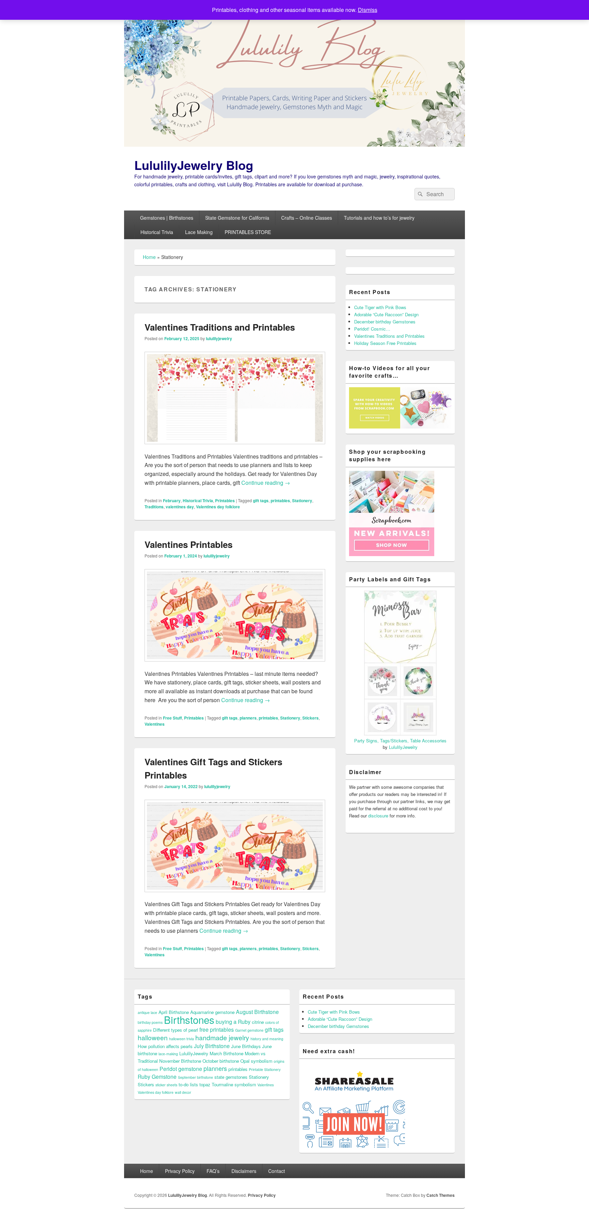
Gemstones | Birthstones (166, 217)
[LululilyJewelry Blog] (294, 144)
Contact (276, 1170)
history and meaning (267, 1038)
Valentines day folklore (218, 507)
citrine (258, 1022)
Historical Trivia (156, 232)
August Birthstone (257, 1011)
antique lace (147, 1012)
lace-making (168, 1053)
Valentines (155, 724)
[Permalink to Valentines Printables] (235, 665)
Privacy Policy (180, 1170)
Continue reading (265, 483)
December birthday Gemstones (385, 321)
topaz (204, 1084)
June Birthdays (246, 1046)
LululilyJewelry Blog (193, 165)
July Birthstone (212, 1045)
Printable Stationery (265, 1069)
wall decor (183, 1092)
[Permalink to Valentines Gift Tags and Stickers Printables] (235, 895)
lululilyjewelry (219, 338)
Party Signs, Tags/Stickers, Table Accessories (400, 740)
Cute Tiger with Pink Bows (380, 307)
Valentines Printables (188, 544)
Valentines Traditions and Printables (220, 327)
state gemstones (230, 1077)
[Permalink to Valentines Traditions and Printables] (235, 447)
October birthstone (220, 1061)
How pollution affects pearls (165, 1046)
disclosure (378, 815)
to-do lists (188, 1084)
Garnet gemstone (249, 1030)
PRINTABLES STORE (248, 232)
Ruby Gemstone (157, 1076)
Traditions (154, 507)
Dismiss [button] (367, 10)
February (172, 500)
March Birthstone (226, 1053)
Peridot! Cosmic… (372, 328)
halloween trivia (181, 1038)
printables (280, 500)
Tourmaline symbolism (234, 1084)
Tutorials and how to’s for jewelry (379, 217)
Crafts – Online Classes (306, 217)
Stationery (302, 500)
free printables (216, 1029)
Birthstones (189, 1019)
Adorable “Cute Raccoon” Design (386, 314)
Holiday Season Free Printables (385, 343)
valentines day (180, 507)
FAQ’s (213, 1170)
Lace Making (199, 232)
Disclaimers (243, 1170)
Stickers (310, 718)
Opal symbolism (256, 1061)
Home (149, 256)
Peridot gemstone (181, 1068)
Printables (225, 500)
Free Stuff (172, 718)
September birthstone (195, 1077)
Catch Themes (440, 1195)
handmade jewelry (222, 1037)
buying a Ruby (233, 1021)
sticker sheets (166, 1084)
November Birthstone (180, 1061)
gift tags (261, 500)
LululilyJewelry (403, 747)
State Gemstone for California (237, 217)
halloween (153, 1037)
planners (248, 718)
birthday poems (150, 1022)
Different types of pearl (175, 1030)
